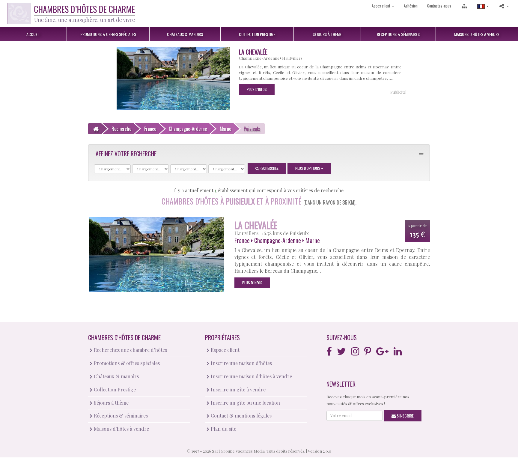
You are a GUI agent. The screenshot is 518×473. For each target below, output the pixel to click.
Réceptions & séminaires (120, 415)
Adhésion (411, 6)
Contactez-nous (439, 6)
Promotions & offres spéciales (126, 363)
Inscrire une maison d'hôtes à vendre (251, 376)
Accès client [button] (381, 6)
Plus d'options (308, 168)
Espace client (225, 350)
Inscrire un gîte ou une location (245, 403)
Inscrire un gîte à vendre (238, 389)
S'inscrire (405, 415)
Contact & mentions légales (241, 415)
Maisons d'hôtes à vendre (121, 429)
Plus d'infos (257, 89)
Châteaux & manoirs (116, 376)
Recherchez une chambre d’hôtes (130, 350)
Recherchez (268, 168)
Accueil (33, 34)
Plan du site (223, 429)
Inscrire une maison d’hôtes (241, 363)
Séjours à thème (111, 403)
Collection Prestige (114, 389)
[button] (483, 6)
